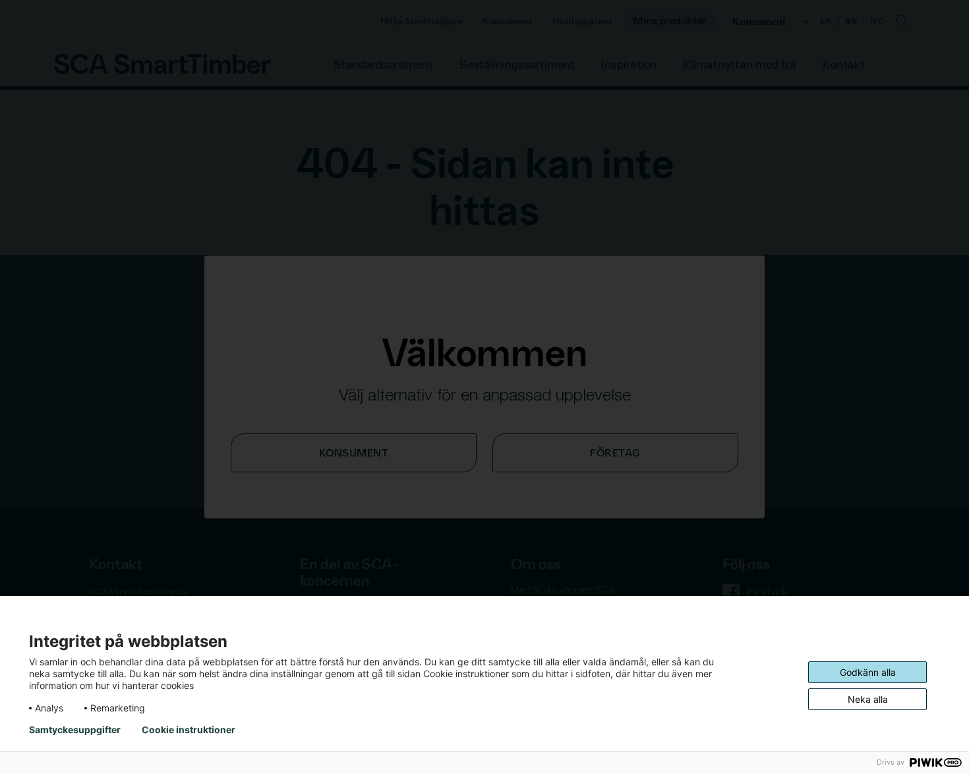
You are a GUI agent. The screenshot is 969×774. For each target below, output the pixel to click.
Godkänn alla (868, 672)
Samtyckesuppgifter (75, 730)
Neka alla (868, 699)
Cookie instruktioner (188, 730)
